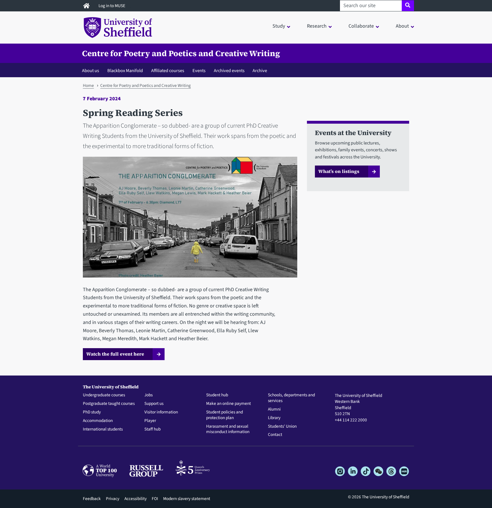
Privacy (112, 498)
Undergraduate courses (104, 395)
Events (199, 70)
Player (150, 421)
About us (90, 70)
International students (103, 429)
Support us (153, 404)
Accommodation (98, 421)
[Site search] (408, 5)
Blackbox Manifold (125, 70)
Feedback (92, 498)
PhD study (92, 412)
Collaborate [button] (361, 26)
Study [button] (278, 26)
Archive (260, 70)
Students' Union (282, 426)
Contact (275, 435)
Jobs (148, 395)
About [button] (402, 26)
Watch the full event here (115, 354)
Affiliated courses (167, 70)
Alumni (274, 409)
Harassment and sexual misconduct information (227, 429)
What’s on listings (338, 171)
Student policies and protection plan (224, 415)
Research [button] (317, 26)
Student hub (217, 395)
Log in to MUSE (112, 6)
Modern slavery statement (186, 498)
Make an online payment (228, 404)
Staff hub (152, 429)
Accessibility (135, 498)
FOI (155, 498)
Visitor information (161, 412)
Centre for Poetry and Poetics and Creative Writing (181, 53)
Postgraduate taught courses (109, 404)
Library (274, 418)
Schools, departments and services (291, 398)
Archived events (229, 70)
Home (88, 85)
